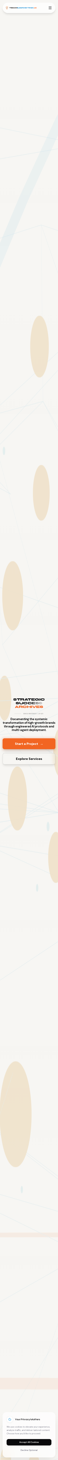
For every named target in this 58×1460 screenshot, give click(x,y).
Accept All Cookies (29, 1442)
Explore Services (29, 759)
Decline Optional (29, 1450)
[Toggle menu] (50, 8)
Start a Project (29, 744)
